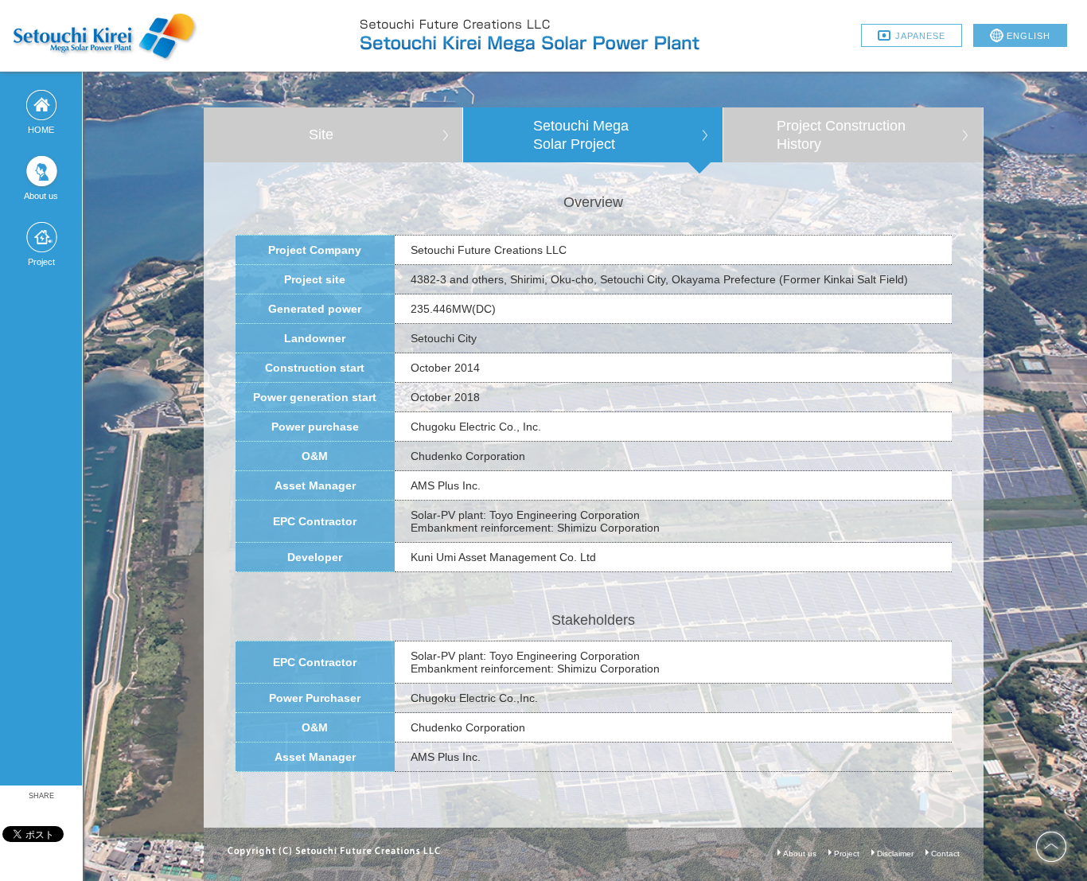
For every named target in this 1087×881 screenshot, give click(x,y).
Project (846, 853)
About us (799, 853)
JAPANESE (920, 36)
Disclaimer (895, 853)
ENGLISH (1028, 36)
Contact (945, 853)
